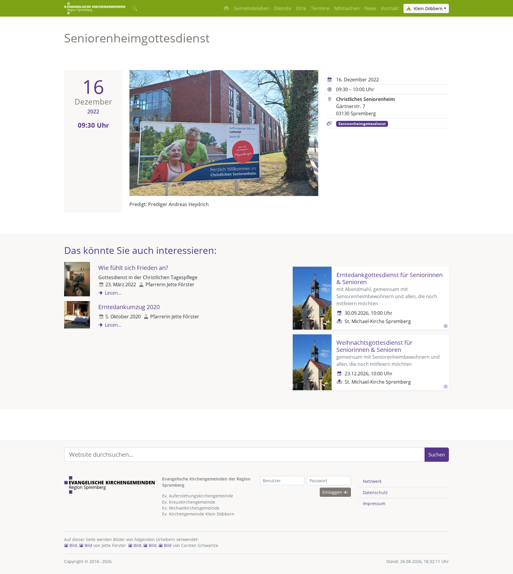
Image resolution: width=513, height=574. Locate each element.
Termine (320, 8)
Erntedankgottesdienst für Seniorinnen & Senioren (389, 278)
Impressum (374, 503)
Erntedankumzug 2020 (129, 307)
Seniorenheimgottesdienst (362, 123)
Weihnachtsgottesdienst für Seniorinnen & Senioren (374, 346)
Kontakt (390, 8)
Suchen (436, 454)
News (370, 8)
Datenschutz (375, 492)
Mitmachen (347, 8)
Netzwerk (372, 481)
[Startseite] (94, 8)
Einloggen (332, 492)
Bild (72, 545)
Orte (301, 8)
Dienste (282, 8)
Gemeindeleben (251, 8)
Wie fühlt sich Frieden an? (133, 268)
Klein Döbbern (428, 8)
